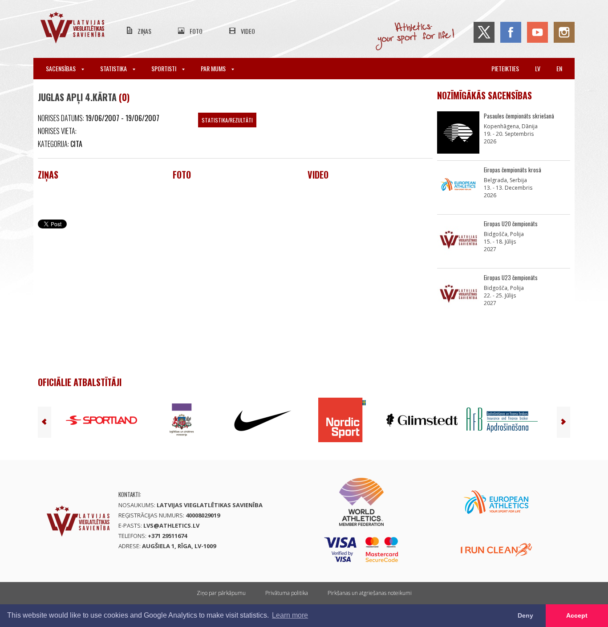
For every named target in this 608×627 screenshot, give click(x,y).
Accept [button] (577, 615)
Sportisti (164, 68)
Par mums (214, 68)
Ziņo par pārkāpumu (221, 593)
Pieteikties (505, 68)
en (559, 68)
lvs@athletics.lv (171, 525)
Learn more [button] (290, 615)
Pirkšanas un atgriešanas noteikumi (370, 593)
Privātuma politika (286, 593)
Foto (196, 31)
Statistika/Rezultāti (227, 120)
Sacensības (61, 68)
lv (537, 68)
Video (248, 31)
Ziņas (144, 31)
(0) (124, 97)
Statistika (114, 68)
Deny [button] (525, 615)
